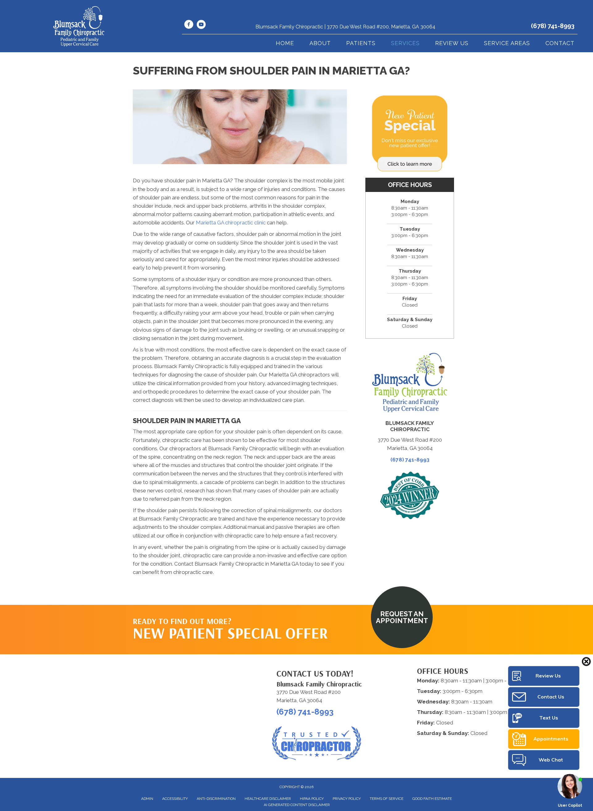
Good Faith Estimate (432, 798)
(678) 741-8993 (552, 26)
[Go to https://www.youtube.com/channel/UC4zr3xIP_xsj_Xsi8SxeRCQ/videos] (201, 25)
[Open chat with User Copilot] (569, 786)
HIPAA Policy (312, 798)
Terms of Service (386, 798)
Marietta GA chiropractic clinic (231, 222)
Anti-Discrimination (216, 798)
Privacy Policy (347, 798)
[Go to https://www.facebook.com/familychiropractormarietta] (188, 25)
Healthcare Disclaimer (268, 798)
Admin (147, 798)
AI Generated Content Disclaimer (297, 805)
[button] (402, 617)
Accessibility (175, 798)
